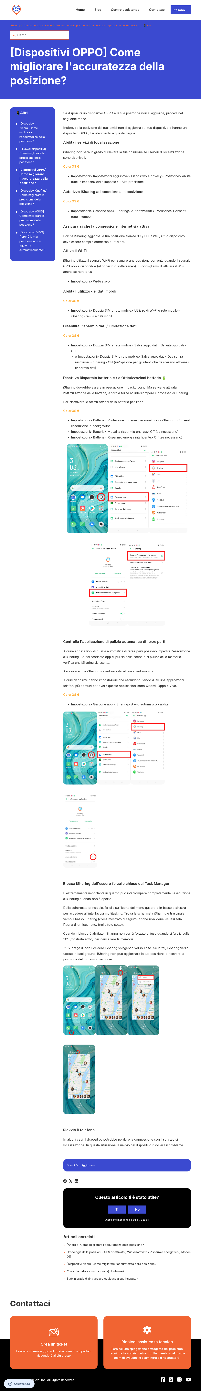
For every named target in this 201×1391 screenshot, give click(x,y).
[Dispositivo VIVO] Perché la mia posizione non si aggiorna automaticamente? (32, 241)
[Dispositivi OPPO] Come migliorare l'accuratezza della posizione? (33, 176)
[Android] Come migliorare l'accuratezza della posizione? (105, 1245)
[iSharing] (16, 9)
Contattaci (157, 10)
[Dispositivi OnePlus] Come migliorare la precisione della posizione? (33, 197)
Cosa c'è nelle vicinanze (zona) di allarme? (95, 1271)
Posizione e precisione (38, 25)
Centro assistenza (125, 10)
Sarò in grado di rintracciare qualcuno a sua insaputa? (102, 1278)
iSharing (15, 25)
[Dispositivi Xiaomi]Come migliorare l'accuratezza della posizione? (32, 132)
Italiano (180, 10)
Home (80, 10)
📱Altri (147, 25)
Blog (97, 10)
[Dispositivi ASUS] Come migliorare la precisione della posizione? (32, 218)
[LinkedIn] (76, 1181)
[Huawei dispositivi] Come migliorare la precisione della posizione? (32, 155)
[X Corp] (70, 1181)
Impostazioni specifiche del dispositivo (115, 25)
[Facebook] (65, 1181)
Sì (116, 1209)
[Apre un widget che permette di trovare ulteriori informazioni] (19, 1384)
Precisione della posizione (72, 25)
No (137, 1209)
